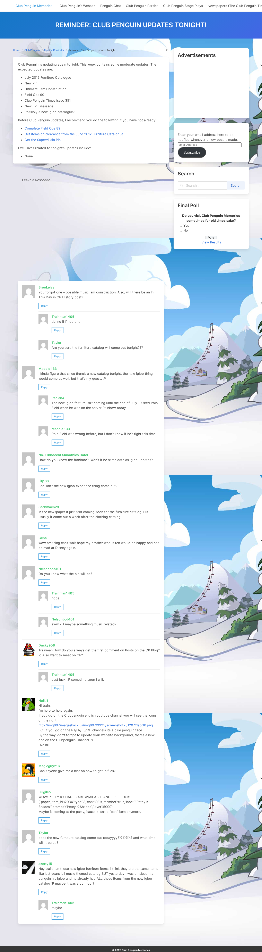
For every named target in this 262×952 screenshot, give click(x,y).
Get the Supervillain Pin (43, 140)
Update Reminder (54, 50)
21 (167, 50)
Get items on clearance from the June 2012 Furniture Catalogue (74, 134)
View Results (211, 242)
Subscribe (191, 152)
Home (16, 50)
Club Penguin (32, 50)
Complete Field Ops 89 (42, 128)
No (185, 230)
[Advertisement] (211, 88)
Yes (186, 225)
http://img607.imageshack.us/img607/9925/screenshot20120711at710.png (95, 725)
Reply (44, 305)
